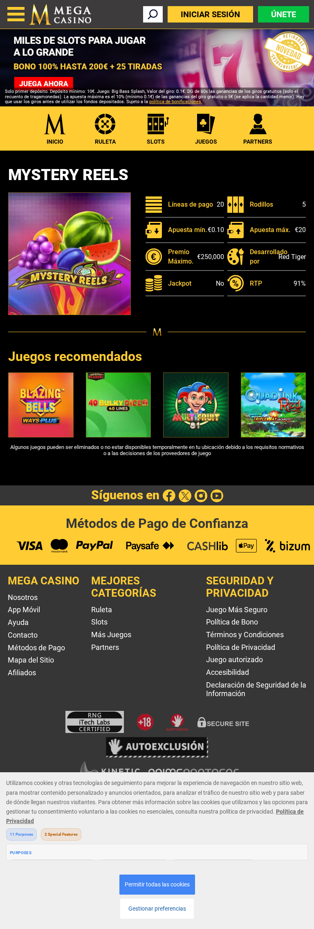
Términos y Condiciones (245, 634)
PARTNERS (257, 141)
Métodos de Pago (36, 647)
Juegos (206, 141)
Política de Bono (232, 622)
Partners (105, 647)
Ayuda (18, 622)
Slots (156, 141)
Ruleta (105, 141)
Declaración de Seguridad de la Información (256, 689)
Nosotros (23, 597)
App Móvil (24, 609)
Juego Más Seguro (236, 609)
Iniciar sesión (210, 14)
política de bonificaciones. (175, 101)
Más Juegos (111, 634)
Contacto (23, 635)
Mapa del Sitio (31, 660)
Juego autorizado (234, 659)
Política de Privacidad (240, 647)
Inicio (55, 141)
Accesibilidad (227, 672)
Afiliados (22, 672)
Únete (283, 14)
